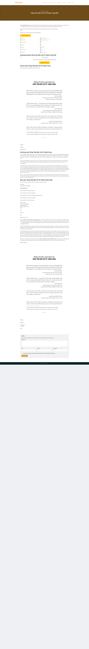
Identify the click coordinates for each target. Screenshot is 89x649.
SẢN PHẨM (59, 2)
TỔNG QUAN (45, 2)
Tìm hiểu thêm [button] (22, 202)
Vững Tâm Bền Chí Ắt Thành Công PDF (33, 32)
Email (38, 348)
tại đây (42, 182)
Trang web (55, 348)
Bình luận (23, 339)
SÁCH (73, 2)
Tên (22, 348)
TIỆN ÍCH (54, 2)
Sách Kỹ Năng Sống (44, 11)
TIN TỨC (64, 2)
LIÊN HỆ (68, 2)
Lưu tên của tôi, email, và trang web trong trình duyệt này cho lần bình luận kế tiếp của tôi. (39, 353)
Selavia (18, 2)
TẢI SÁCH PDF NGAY (25, 35)
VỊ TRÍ (50, 2)
